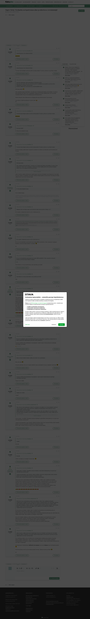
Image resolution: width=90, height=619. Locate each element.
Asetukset (54, 324)
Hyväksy (61, 324)
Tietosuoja (27, 324)
